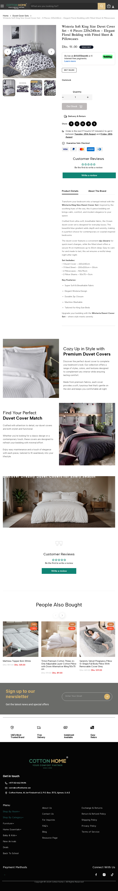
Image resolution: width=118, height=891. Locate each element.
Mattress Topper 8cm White (17, 661)
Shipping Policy (89, 819)
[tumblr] (94, 123)
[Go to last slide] (7, 51)
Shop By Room (10, 811)
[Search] (101, 6)
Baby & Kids (9, 835)
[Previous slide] (55, 615)
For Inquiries (48, 819)
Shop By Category (12, 817)
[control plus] (89, 97)
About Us (47, 808)
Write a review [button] (89, 175)
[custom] (5, 875)
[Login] (113, 7)
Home (5, 16)
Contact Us (48, 813)
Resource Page (50, 837)
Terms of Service (90, 831)
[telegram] (88, 123)
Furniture (7, 823)
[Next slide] (51, 51)
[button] (9, 88)
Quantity (77, 92)
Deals (5, 847)
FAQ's (45, 825)
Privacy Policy (89, 825)
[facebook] (71, 123)
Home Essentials (11, 829)
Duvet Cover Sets (21, 16)
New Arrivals (9, 841)
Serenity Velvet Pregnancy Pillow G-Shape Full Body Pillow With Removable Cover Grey (96, 664)
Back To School (11, 853)
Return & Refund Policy (94, 813)
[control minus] (63, 97)
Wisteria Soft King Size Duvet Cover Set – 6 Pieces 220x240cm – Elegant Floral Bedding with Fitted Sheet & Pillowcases (59, 18)
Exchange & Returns (92, 808)
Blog (44, 831)
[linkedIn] (82, 123)
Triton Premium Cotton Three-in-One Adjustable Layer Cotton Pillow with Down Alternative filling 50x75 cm (58, 665)
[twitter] (77, 123)
